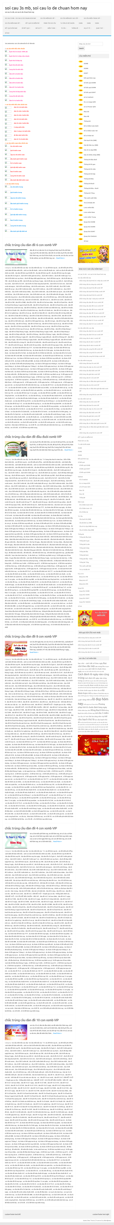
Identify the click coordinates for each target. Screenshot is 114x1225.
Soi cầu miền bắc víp (47, 18)
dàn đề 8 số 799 (21, 715)
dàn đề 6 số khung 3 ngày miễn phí (49, 339)
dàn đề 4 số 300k (23, 901)
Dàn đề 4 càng (50, 891)
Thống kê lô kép (89, 174)
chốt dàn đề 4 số (33, 883)
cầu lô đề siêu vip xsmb (36, 478)
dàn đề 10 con (59, 1074)
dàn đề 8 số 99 (65, 715)
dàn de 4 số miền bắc (32, 299)
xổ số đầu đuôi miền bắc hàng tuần (59, 622)
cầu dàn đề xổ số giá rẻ (12, 275)
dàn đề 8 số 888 (54, 715)
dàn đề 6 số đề (56, 315)
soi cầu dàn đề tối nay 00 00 (22, 401)
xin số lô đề (14, 427)
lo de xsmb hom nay (40, 1149)
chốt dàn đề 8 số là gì (42, 691)
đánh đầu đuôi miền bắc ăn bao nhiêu (21, 539)
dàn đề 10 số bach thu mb (32, 1096)
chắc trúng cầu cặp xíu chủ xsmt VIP (90, 367)
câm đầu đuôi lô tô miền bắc (24, 467)
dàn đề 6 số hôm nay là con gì (51, 323)
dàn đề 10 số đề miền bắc (18, 1112)
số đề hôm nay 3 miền (43, 377)
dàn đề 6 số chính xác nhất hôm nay (49, 307)
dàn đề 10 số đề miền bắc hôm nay (38, 1112)
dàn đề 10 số (58, 1077)
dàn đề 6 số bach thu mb (41, 305)
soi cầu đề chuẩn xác (32, 417)
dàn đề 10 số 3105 (63, 1088)
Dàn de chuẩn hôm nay (39, 699)
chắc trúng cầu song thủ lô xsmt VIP (90, 394)
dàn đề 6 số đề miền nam (16, 321)
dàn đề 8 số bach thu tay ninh (62, 723)
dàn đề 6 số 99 (31, 302)
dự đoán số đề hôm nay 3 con (46, 520)
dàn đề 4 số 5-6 (59, 901)
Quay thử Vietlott (90, 236)
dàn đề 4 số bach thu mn (55, 909)
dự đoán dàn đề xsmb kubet (32, 355)
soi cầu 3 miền (102, 713)
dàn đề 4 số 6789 (13, 904)
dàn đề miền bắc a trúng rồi (17, 342)
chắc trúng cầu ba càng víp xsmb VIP (90, 284)
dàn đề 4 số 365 (35, 901)
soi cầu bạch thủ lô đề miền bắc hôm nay (26, 385)
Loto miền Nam (89, 212)
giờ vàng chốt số (85, 700)
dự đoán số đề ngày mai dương (33, 531)
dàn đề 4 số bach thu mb (38, 909)
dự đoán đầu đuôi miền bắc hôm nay (43, 518)
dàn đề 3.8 (59, 699)
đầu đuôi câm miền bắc (42, 539)
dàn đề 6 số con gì (25, 313)
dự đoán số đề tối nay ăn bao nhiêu (25, 371)
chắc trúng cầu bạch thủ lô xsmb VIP (90, 295)
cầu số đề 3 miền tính (38, 291)
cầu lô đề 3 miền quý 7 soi (62, 275)
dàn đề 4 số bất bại (48, 915)
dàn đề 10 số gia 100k (40, 1114)
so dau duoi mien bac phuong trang (26, 560)
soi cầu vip (22, 816)
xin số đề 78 (32, 425)
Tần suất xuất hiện (90, 198)
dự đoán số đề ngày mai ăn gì (47, 366)
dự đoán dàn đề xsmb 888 (13, 355)
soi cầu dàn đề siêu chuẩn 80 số (48, 398)
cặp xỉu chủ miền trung (17, 198)
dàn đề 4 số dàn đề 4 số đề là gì (21, 923)
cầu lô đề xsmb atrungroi (42, 480)
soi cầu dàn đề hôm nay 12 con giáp (25, 393)
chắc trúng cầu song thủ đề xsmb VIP (91, 349)
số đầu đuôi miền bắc (46, 560)
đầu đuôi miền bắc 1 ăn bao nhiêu (51, 542)
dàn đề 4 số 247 (65, 899)
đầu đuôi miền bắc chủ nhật (22, 544)
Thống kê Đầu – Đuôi (91, 188)
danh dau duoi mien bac (45, 504)
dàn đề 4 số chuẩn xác (65, 917)
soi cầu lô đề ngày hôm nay (31, 419)
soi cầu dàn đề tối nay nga (47, 590)
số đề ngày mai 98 (31, 382)
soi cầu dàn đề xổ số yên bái (56, 598)
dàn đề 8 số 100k (18, 710)
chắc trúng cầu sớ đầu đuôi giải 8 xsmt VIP (92, 381)
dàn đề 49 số (34, 702)
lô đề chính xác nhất (36, 374)
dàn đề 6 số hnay (21, 323)
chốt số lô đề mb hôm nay (16, 299)
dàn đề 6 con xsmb (57, 299)
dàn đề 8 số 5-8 (10, 715)
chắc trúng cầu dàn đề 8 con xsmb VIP (31, 636)
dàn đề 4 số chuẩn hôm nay (48, 917)
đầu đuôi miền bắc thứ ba (27, 547)
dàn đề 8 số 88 (43, 715)
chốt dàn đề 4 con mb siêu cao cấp (16, 883)
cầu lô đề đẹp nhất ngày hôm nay (35, 278)
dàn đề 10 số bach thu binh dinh (27, 1093)
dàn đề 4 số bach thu (19, 907)
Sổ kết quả (26, 28)
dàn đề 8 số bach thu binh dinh (43, 718)
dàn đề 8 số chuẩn (26, 728)
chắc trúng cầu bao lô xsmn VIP (89, 405)
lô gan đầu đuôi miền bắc (17, 558)
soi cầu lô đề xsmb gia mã (46, 422)
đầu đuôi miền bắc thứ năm (14, 550)
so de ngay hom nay (29, 771)
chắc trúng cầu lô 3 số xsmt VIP (89, 378)
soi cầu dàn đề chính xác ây (58, 387)
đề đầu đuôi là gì (23, 374)
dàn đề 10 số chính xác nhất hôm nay (24, 1101)
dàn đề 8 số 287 (17, 712)
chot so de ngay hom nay (32, 694)
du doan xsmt (103, 685)
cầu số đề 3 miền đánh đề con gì (37, 483)
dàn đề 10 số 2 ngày (44, 1085)
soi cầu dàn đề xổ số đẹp (52, 409)
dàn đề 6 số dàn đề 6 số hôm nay (40, 315)
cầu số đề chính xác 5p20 (54, 291)
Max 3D (86, 111)
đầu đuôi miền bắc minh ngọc (58, 544)
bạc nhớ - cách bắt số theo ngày (90, 663)
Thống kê (74, 28)
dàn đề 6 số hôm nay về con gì (19, 329)
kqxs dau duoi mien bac (19, 555)
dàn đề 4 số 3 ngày (11, 901)
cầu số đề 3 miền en (39, 289)
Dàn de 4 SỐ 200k (25, 891)
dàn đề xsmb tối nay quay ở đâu (52, 345)
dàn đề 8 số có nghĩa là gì (22, 731)
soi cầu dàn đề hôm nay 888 (47, 393)
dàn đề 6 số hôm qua (36, 329)
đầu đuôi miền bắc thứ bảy (45, 547)
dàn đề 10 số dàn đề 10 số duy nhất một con (28, 1106)
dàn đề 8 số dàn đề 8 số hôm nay (51, 734)
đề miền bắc (27, 552)
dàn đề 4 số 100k (10, 899)
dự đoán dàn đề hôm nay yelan (59, 933)
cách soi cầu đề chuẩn (30, 270)
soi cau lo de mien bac (56, 1192)
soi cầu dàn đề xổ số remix (38, 411)
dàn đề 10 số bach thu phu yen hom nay (54, 1096)
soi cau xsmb (9, 1008)
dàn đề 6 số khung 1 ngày (47, 334)
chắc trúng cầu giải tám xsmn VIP (89, 416)
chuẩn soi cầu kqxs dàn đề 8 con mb (55, 696)
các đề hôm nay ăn (51, 267)
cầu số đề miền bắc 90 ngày (55, 294)
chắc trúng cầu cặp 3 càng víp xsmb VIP (91, 298)
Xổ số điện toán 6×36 (86, 505)
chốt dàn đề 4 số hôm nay (64, 883)
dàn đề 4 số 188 (22, 899)
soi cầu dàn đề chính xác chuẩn (55, 574)
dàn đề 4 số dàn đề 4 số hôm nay (42, 923)
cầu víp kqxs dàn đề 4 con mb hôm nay (25, 880)
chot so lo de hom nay (18, 696)
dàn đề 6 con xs (45, 299)
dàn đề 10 (51, 1074)
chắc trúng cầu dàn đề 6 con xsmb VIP (31, 245)
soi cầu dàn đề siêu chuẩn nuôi (46, 584)
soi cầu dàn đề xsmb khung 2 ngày (54, 414)
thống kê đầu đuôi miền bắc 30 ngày (32, 614)
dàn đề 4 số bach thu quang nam (33, 912)
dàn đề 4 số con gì (28, 920)
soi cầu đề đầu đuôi (46, 417)
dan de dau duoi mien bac (34, 496)
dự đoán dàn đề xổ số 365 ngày (43, 350)
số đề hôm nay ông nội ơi (49, 563)
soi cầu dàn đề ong (34, 395)
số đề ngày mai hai (43, 382)
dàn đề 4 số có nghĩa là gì (13, 920)
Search (81, 48)
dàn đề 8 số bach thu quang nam (41, 723)
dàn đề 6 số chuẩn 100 (12, 310)
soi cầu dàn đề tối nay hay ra (32, 403)
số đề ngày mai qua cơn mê (48, 568)
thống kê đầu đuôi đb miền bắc (52, 611)
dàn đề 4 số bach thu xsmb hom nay (29, 915)
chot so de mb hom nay (15, 694)
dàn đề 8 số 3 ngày (29, 712)
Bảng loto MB (83, 576)
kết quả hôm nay (11, 28)
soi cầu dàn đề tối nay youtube (49, 406)
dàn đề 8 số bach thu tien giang (15, 726)
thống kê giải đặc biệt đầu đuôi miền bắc (43, 616)
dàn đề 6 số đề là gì (17, 318)
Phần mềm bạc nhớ (84, 710)
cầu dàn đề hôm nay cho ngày (60, 273)
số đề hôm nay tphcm (22, 379)
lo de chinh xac (33, 555)
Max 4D (86, 116)
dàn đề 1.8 (51, 699)
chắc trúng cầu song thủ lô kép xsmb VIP (92, 356)
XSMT (86, 73)
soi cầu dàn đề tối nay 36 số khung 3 (43, 401)
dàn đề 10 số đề (27, 1109)
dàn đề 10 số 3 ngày (37, 1088)
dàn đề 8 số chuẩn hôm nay (57, 728)
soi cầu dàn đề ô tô (21, 395)
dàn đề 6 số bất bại (30, 307)
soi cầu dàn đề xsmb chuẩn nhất (32, 414)
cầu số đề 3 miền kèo (35, 486)
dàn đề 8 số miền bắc (50, 496)
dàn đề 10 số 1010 (53, 1082)
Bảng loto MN (83, 584)
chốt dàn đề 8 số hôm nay (51, 688)
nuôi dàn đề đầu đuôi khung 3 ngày (23, 377)
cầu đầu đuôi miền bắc (45, 470)
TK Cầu (63, 28)
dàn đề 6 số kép (49, 329)
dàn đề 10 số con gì (57, 1104)
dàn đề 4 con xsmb (17, 893)
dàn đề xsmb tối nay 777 (24, 502)
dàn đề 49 (26, 702)
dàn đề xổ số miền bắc (34, 342)
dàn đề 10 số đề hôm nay (41, 1109)
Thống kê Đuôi (89, 183)
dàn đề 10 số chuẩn (43, 1101)
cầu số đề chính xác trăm (21, 294)
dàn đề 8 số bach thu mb (46, 720)
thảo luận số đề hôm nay (19, 425)
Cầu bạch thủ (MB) (90, 140)
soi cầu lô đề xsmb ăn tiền (28, 422)
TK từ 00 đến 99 (89, 202)
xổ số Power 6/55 (90, 106)
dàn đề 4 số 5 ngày (47, 901)
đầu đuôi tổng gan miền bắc (33, 550)
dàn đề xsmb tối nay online (32, 345)
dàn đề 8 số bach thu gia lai (62, 718)
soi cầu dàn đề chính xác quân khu (32, 390)
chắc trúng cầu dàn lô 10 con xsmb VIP (91, 320)
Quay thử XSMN (89, 226)
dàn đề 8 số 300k (41, 712)
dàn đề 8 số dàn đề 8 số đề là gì (30, 734)
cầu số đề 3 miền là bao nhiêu (21, 291)
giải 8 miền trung (16, 192)
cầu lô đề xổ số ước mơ (57, 283)
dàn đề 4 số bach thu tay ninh (54, 912)
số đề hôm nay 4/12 (57, 377)
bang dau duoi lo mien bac (54, 459)
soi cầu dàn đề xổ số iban (48, 595)
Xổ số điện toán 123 (91, 130)
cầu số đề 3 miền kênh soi (54, 289)
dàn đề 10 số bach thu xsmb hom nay (54, 1098)
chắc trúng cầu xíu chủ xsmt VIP (89, 385)
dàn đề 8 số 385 (53, 712)
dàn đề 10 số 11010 (31, 1085)
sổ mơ (7, 33)
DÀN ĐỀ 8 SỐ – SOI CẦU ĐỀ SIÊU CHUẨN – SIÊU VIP (32, 707)
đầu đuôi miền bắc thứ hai (63, 547)
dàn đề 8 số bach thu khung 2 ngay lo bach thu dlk (21, 720)
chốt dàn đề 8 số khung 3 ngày (24, 691)
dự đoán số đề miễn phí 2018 (43, 523)
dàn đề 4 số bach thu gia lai (56, 907)
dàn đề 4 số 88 (36, 904)
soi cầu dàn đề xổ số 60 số (16, 409)
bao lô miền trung (16, 220)
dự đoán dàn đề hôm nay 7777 (22, 347)
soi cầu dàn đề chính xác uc (52, 390)
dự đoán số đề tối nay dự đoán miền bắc (37, 536)
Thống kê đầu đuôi (90, 159)
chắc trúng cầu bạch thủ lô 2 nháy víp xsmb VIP (94, 280)
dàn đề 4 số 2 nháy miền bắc (50, 899)
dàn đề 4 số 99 (57, 904)
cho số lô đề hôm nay (50, 297)
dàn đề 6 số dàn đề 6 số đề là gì (18, 315)
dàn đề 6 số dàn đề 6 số (39, 313)
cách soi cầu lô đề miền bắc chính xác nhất (47, 464)
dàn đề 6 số (68, 299)
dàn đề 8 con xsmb (28, 704)
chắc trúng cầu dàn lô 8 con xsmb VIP (91, 334)
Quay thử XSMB (89, 222)
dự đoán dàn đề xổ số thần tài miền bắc (39, 353)
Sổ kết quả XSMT (90, 92)
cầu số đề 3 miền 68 (52, 286)
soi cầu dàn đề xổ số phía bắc (20, 411)
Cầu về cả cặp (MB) (90, 150)
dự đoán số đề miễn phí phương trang (22, 363)
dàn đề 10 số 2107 (23, 1088)
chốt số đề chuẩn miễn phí (51, 494)
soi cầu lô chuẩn (93, 729)
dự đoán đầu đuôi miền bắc (21, 518)
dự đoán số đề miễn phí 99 (42, 361)
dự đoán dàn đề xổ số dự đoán (57, 936)
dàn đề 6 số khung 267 (59, 337)
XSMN (97, 23)
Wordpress (107, 1220)
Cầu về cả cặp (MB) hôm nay (88, 526)
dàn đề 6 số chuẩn (67, 307)
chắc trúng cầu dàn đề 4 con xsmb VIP (31, 828)
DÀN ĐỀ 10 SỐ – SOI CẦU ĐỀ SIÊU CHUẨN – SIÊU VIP (51, 1080)
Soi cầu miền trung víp (92, 18)
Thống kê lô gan (89, 164)
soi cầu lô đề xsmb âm (12, 422)
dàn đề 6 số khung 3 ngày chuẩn (26, 339)
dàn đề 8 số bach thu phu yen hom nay (17, 723)
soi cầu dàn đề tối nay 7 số (13, 403)
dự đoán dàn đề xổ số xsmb (62, 353)
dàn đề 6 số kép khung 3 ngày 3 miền (41, 331)
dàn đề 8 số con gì (37, 731)
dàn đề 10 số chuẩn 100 (57, 1101)
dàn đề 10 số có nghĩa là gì (41, 1104)
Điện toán (51, 28)
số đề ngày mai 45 (18, 382)
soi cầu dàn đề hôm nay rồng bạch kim (47, 579)
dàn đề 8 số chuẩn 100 (41, 728)
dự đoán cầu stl (97, 690)
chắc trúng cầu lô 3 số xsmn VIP (89, 420)
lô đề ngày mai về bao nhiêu (56, 768)
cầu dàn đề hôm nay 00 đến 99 (25, 273)
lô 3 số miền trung (16, 209)
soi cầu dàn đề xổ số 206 (45, 592)
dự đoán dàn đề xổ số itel (17, 353)
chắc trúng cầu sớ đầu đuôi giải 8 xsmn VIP (92, 423)
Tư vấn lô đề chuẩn (67, 23)
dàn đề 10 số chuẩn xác (24, 1104)
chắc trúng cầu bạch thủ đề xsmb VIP (91, 288)
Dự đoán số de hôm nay (99, 693)
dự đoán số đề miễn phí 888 (24, 361)
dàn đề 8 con (44, 702)
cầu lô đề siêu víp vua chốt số (53, 281)
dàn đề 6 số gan (50, 321)
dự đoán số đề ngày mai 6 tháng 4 (36, 528)
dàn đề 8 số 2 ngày (42, 710)
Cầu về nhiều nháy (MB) (92, 155)
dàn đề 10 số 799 (33, 1090)
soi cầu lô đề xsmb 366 (64, 419)
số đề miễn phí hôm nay (49, 379)
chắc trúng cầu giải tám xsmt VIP (89, 374)
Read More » (60, 258)
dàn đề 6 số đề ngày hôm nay (34, 321)
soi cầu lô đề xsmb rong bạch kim (60, 608)
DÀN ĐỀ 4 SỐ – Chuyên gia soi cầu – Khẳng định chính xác (51, 893)
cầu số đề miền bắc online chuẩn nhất (30, 297)
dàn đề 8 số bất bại (56, 726)
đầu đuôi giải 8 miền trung (19, 203)
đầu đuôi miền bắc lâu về (40, 544)
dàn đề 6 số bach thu (60, 302)
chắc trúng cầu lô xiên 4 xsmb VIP (90, 345)
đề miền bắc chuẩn (27, 1149)
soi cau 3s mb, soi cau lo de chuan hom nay (46, 8)
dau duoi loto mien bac (15, 507)
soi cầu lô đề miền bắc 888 (13, 419)
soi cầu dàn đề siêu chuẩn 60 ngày (26, 398)
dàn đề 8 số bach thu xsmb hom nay (37, 726)
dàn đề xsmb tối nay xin (29, 504)
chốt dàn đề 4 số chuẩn (47, 883)
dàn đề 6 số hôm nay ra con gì (40, 326)
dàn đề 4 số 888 (47, 904)
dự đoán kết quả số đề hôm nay (53, 355)
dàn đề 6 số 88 (9, 302)
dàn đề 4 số (27, 893)
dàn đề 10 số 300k (50, 1088)
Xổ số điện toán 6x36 (91, 126)
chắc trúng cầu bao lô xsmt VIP (89, 363)
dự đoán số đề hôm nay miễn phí (50, 358)
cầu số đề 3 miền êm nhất (23, 289)
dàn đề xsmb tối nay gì (15, 345)
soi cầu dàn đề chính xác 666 (17, 387)
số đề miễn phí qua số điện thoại (44, 566)
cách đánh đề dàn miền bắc (13, 270)
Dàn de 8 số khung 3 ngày (23, 699)
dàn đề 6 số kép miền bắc (17, 334)
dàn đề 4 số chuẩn (17, 917)
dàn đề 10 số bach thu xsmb (32, 1098)
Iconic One (86, 1220)
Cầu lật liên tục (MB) (91, 145)
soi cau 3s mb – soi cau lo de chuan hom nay (20, 18)
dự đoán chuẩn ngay (84, 690)
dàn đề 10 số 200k (11, 1088)
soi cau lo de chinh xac (58, 603)
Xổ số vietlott (83, 479)
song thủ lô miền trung (18, 225)
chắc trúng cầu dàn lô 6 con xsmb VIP (91, 331)
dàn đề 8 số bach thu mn (63, 720)
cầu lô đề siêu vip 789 (33, 475)
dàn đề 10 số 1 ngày (27, 1082)
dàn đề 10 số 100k (40, 1082)
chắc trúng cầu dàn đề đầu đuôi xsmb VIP (33, 436)
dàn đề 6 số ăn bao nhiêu (45, 302)
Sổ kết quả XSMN (90, 87)
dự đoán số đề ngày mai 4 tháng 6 (46, 363)
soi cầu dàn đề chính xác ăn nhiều (38, 387)
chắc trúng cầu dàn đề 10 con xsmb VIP (32, 1020)
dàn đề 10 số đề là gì (56, 1109)
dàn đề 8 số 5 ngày (65, 712)
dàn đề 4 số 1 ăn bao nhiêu (48, 896)
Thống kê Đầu (89, 179)
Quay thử (99, 28)
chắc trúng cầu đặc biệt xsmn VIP (89, 412)
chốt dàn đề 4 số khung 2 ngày (14, 885)
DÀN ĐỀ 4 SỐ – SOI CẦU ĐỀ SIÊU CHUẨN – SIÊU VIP (22, 896)
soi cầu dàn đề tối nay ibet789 (51, 403)
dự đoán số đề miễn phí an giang (33, 526)
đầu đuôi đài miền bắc (57, 539)
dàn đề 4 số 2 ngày (34, 899)
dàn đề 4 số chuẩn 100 (31, 917)
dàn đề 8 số (38, 704)
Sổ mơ (86, 241)
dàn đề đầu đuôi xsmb (23, 499)
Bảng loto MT (83, 580)
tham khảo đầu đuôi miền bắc (14, 611)
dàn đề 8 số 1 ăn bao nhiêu (58, 707)
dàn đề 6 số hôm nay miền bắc (20, 326)
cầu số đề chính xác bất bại (34, 488)
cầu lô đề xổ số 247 (18, 283)
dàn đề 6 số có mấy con (61, 310)
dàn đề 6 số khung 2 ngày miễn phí (40, 337)
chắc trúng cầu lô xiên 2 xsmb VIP (90, 338)
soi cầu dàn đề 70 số (46, 385)
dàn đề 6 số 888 (20, 302)
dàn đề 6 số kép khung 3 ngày (18, 331)
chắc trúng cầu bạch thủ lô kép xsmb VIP (92, 291)
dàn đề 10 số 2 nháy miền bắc (61, 1085)
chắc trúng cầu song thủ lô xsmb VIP (90, 352)
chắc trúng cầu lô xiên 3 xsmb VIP (90, 342)
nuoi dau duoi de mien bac (58, 558)
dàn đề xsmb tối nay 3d (49, 342)
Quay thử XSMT (89, 231)
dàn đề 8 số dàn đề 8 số (51, 731)
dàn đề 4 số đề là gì (19, 925)
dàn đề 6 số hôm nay (34, 323)
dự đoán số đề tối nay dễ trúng (48, 371)
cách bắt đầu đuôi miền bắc (52, 462)
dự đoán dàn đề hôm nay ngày (43, 347)
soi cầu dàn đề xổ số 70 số (34, 409)
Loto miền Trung (90, 217)
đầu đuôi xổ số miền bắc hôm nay (53, 550)
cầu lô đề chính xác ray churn (14, 278)
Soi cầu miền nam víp (12, 23)
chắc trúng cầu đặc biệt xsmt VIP (89, 370)
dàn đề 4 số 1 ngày (64, 896)
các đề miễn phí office (65, 267)
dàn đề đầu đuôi (63, 496)
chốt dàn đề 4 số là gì (53, 885)
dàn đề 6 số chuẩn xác (46, 310)
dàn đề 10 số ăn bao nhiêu (59, 1090)
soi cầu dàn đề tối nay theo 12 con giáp (25, 406)
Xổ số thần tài (89, 135)
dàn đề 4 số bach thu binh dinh (36, 907)
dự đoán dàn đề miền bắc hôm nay (20, 350)
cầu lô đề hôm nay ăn (53, 278)
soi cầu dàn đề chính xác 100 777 (42, 571)
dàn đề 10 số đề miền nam (59, 1112)
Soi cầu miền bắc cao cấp (69, 18)
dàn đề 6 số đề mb (31, 318)
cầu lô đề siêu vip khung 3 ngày (33, 281)
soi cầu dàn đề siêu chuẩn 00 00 (52, 395)
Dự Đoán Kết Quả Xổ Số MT (98, 687)
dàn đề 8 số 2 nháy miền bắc (58, 710)
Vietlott (38, 28)
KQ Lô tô (87, 28)
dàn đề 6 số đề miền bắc (45, 318)
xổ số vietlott (88, 97)
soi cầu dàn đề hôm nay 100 (50, 576)
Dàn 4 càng (14, 891)
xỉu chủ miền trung (16, 187)
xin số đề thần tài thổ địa (16, 819)
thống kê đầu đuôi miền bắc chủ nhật (57, 614)
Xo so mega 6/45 (90, 102)
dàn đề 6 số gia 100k (62, 321)
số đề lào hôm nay (35, 379)
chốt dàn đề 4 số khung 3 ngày (35, 885)
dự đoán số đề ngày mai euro (19, 369)
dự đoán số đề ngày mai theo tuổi (34, 534)
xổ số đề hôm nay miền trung (28, 427)
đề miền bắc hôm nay (39, 552)
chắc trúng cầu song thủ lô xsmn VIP (90, 433)
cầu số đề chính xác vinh (37, 294)
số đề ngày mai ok (56, 382)
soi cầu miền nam (87, 731)
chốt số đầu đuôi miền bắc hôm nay (31, 494)
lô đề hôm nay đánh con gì (51, 374)
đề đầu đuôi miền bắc (15, 552)
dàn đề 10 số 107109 (17, 1085)
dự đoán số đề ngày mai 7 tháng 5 (26, 366)
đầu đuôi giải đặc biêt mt (18, 231)
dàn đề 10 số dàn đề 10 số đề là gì (54, 1106)
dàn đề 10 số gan (26, 1114)
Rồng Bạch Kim (98, 710)
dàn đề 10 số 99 (45, 1090)
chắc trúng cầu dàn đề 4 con (48, 880)
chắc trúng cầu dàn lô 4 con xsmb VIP (91, 324)
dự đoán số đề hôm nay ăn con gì (28, 358)
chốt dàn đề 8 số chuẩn (35, 688)
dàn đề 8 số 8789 (32, 715)
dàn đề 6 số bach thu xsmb (58, 305)
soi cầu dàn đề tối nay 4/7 (64, 401)
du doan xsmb (92, 685)
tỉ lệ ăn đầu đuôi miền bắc (20, 619)
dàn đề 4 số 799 (25, 904)
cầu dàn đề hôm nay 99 (43, 273)
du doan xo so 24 (94, 683)
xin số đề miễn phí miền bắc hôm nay (49, 425)
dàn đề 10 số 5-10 (21, 1090)
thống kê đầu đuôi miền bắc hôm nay (17, 616)
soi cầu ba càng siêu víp (95, 716)
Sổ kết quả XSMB (90, 82)
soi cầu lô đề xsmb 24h (48, 419)
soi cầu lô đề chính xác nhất (62, 417)
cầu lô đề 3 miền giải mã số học (31, 275)
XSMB (80, 23)
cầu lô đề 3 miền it (47, 275)
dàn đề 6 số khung (32, 334)
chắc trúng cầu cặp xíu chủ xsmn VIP (90, 409)
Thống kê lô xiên (90, 169)
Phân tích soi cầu (50, 23)
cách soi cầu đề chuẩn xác (47, 270)
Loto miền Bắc (89, 207)
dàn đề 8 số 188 (30, 710)
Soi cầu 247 (82, 716)
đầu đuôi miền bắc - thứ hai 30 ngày (28, 542)
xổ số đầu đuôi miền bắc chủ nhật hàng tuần (33, 622)
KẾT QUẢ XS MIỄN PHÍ (32, 23)
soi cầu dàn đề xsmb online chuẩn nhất (54, 600)
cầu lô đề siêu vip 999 (15, 281)
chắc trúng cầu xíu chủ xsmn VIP (89, 402)
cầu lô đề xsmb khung (23, 286)
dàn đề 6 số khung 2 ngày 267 (18, 337)
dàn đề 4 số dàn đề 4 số (42, 920)
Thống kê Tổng (89, 193)
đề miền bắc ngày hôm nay (55, 552)
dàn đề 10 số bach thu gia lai (48, 1093)
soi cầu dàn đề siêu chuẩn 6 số (49, 582)
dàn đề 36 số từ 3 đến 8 (14, 702)
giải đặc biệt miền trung (18, 214)
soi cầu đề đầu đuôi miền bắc (40, 603)
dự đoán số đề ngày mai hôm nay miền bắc (44, 369)
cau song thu (100, 666)
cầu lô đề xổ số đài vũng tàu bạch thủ (37, 283)
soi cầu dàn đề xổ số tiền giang (58, 411)
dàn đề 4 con (60, 891)
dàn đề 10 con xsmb (46, 1077)
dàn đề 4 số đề (59, 923)
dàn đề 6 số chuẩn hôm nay (29, 310)
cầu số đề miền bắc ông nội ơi (36, 491)
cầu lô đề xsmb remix (38, 286)
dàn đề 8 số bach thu (25, 718)
